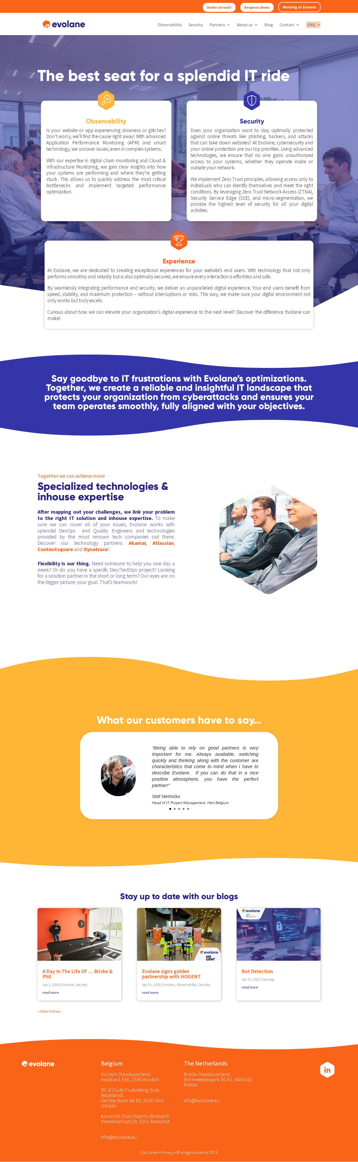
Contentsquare (55, 549)
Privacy (167, 1152)
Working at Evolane (299, 7)
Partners (217, 25)
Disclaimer (149, 1152)
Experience (179, 261)
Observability (170, 25)
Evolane (68, 984)
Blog (268, 25)
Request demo (257, 7)
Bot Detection (257, 971)
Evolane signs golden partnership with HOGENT (171, 974)
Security (195, 25)
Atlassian (163, 543)
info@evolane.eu (119, 1137)
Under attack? (219, 7)
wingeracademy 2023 (199, 1152)
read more (50, 992)
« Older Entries (49, 1011)
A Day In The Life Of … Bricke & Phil (77, 974)
